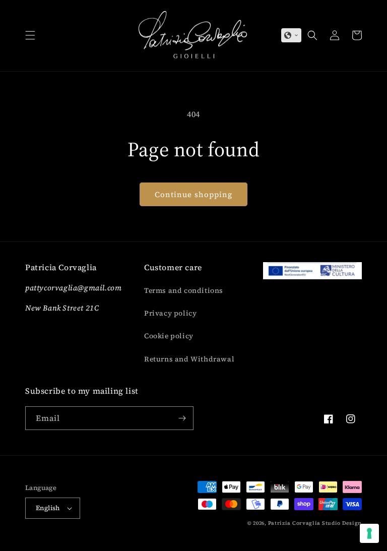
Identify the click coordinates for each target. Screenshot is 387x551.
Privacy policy (170, 313)
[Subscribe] (182, 418)
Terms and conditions (183, 290)
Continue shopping (193, 194)
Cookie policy (169, 336)
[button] (30, 35)
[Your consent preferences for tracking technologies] (369, 533)
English (48, 508)
